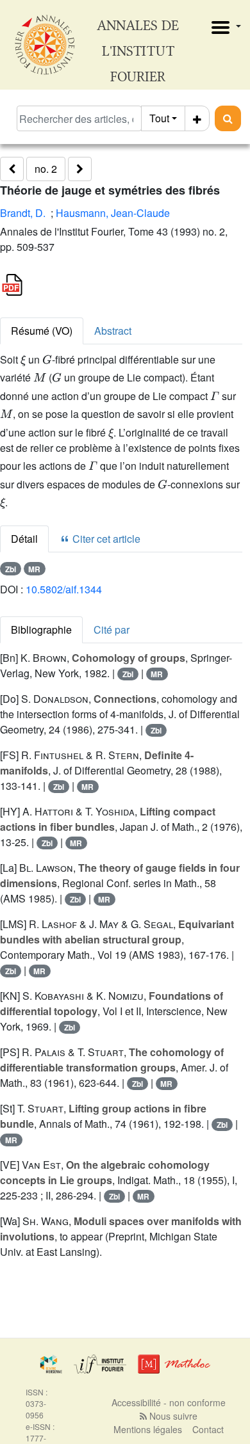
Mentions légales (147, 1429)
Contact (208, 1429)
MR (34, 569)
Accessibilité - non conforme (169, 1402)
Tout (159, 118)
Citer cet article (105, 538)
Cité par (111, 629)
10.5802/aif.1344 (64, 589)
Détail (24, 538)
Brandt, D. (23, 212)
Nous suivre (172, 1415)
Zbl (10, 569)
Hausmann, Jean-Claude (113, 212)
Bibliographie (41, 629)
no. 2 (46, 168)
